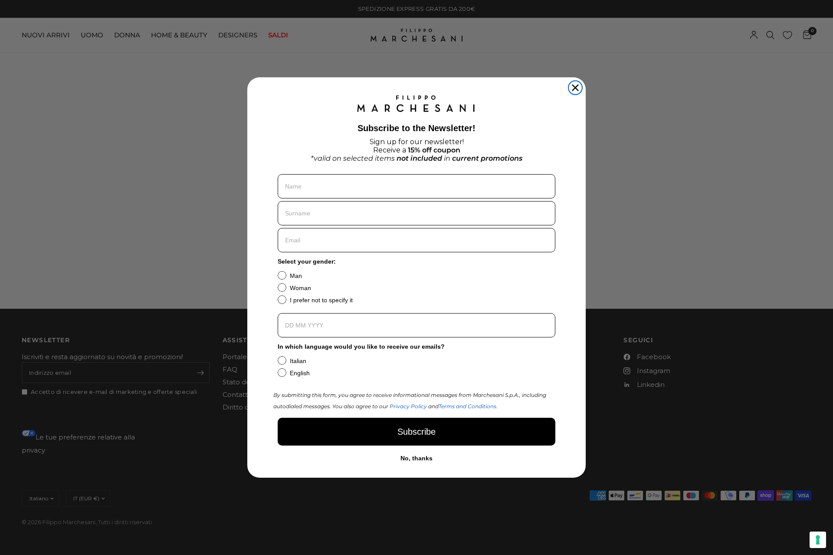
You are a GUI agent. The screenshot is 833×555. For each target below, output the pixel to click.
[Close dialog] (575, 88)
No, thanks (416, 458)
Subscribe (416, 431)
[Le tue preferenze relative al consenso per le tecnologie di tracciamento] (818, 540)
